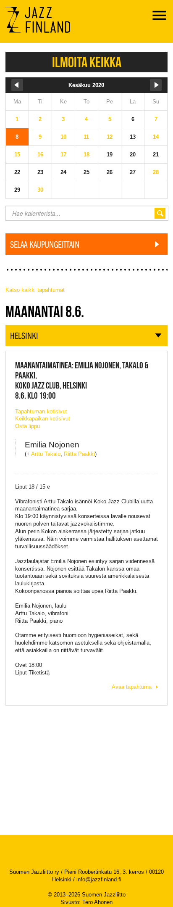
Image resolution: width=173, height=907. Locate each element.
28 (156, 172)
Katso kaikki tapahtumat (35, 290)
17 (63, 154)
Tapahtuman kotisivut (41, 411)
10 (63, 137)
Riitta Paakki (79, 454)
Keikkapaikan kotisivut (42, 418)
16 (40, 154)
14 (156, 137)
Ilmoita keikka (86, 62)
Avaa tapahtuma (132, 687)
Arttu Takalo (45, 454)
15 (17, 154)
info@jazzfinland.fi (98, 879)
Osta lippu (27, 426)
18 (86, 154)
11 (86, 137)
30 (40, 190)
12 (110, 137)
